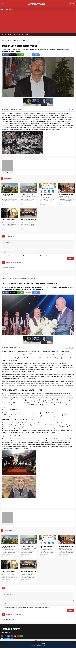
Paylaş (6, 54)
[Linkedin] (12, 636)
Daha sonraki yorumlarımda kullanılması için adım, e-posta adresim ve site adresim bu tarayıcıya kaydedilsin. (27, 255)
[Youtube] (15, 636)
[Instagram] (8, 636)
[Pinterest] (18, 636)
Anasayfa (4, 40)
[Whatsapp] (21, 636)
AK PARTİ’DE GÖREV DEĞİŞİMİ (19, 34)
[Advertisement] (38, 22)
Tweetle (14, 54)
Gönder (22, 54)
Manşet (9, 40)
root (8, 172)
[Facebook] (2, 636)
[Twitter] (5, 636)
